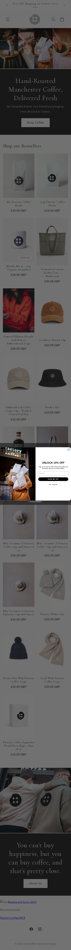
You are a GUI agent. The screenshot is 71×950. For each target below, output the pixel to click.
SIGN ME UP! (53, 479)
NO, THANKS (53, 484)
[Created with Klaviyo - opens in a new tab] (35, 502)
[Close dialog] (68, 449)
